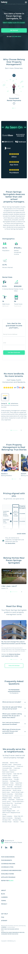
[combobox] (14, 334)
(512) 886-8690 (16, 36)
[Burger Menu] (26, 2)
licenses (3, 927)
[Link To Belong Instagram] (11, 847)
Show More (21, 533)
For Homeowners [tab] (14, 689)
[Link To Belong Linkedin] (7, 847)
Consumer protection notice (9, 934)
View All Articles (14, 665)
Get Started (14, 30)
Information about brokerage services (12, 932)
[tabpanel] (14, 717)
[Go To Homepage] (4, 2)
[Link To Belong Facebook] (3, 847)
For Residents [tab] (14, 693)
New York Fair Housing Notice (10, 929)
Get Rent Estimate (14, 352)
